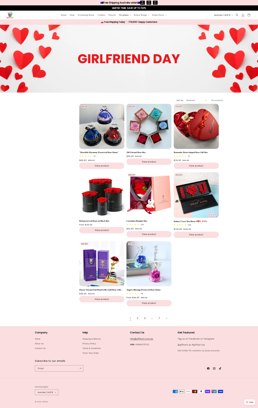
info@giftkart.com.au (141, 338)
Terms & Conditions (92, 348)
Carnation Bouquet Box (136, 221)
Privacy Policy (89, 343)
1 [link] (130, 318)
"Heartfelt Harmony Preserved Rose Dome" (99, 152)
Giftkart (45, 402)
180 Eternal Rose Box (136, 152)
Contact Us (40, 348)
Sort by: (180, 100)
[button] (124, 15)
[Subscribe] (80, 368)
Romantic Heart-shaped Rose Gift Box (191, 152)
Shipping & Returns (92, 339)
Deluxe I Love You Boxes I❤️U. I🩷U (190, 221)
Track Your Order (91, 353)
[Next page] (167, 318)
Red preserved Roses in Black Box (94, 221)
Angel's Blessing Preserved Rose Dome (143, 290)
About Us (39, 343)
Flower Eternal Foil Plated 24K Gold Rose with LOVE (100, 290)
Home (37, 339)
